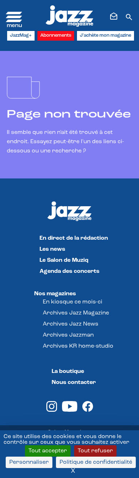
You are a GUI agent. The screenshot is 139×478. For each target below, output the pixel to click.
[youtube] (69, 410)
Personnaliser (29, 462)
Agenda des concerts (69, 271)
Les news (52, 249)
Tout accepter (48, 451)
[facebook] (87, 410)
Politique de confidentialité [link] (96, 462)
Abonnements (55, 35)
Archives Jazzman (68, 335)
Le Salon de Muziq (64, 260)
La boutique (68, 371)
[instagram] (51, 410)
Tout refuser (95, 451)
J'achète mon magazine (105, 35)
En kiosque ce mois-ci (72, 302)
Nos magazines (55, 294)
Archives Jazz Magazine (76, 313)
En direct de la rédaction (74, 238)
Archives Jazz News (70, 324)
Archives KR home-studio (78, 346)
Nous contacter (74, 382)
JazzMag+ (21, 35)
